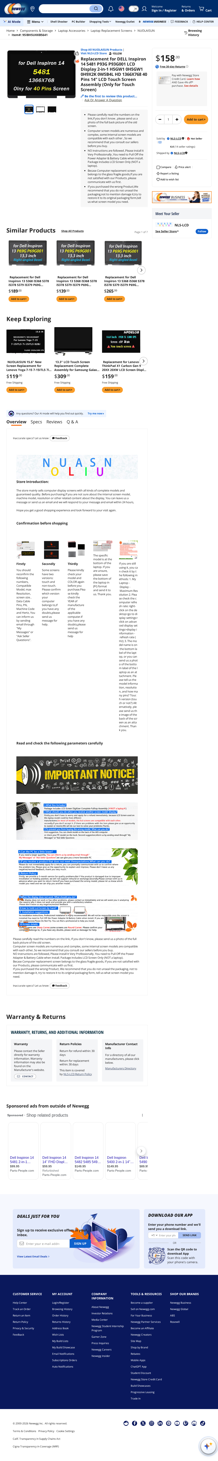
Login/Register (60, 1302)
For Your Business (141, 1315)
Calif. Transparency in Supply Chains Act (36, 1439)
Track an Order (22, 1309)
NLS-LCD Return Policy (77, 1074)
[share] (77, 53)
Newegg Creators (141, 1334)
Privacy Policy (46, 1431)
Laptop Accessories (71, 31)
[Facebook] (134, 1423)
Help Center (20, 1302)
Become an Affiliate (142, 1328)
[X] (143, 1423)
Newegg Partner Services (146, 1322)
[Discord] (194, 1423)
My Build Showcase (63, 1347)
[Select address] (32, 8)
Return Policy (20, 1322)
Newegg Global (179, 1309)
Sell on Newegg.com (143, 1309)
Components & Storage (36, 31)
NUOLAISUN (146, 31)
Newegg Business (180, 1302)
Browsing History (62, 1309)
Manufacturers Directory (120, 1068)
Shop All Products (72, 231)
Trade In (136, 1398)
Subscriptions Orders (64, 1360)
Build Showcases (141, 1386)
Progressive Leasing (143, 1392)
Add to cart (195, 119)
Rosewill (175, 1322)
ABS (172, 1315)
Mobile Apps (138, 1360)
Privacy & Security (23, 1328)
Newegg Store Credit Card (146, 1379)
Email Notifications (63, 1354)
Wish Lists (58, 1334)
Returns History (61, 1322)
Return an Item (21, 1315)
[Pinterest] (169, 1423)
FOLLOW (202, 231)
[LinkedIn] (160, 1423)
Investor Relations (102, 1313)
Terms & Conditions (24, 1431)
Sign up (80, 1243)
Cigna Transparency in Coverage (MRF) (36, 1446)
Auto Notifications (62, 1366)
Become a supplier (142, 1302)
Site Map (136, 1341)
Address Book (60, 1328)
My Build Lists (60, 1341)
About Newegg (100, 1307)
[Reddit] (77, 61)
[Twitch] (186, 1423)
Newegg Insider (101, 1356)
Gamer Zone (99, 1337)
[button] (32, 8)
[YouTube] (177, 1423)
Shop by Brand (139, 1347)
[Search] (95, 8)
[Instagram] (151, 1423)
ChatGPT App (138, 1366)
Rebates (135, 1354)
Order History (60, 1315)
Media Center (100, 1320)
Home (10, 31)
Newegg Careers (102, 1349)
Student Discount (141, 1373)
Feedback (61, 438)
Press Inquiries (100, 1343)
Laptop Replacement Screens (111, 31)
